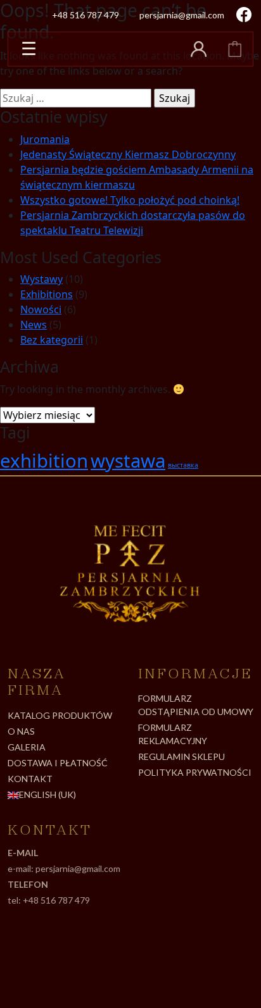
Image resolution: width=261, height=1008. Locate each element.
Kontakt (30, 778)
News (33, 325)
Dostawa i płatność (58, 762)
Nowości (40, 309)
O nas (21, 731)
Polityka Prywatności (194, 772)
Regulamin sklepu (181, 756)
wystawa (128, 460)
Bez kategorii (51, 340)
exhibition (44, 460)
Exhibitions (46, 294)
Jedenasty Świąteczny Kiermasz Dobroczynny (128, 154)
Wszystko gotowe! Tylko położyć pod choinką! (129, 200)
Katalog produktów (60, 715)
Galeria (27, 747)
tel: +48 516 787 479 (49, 900)
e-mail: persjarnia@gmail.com (64, 868)
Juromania (45, 139)
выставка (183, 465)
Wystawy (41, 279)
